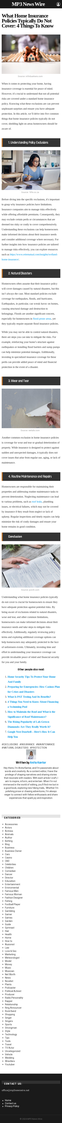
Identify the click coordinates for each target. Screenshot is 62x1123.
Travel (8, 1044)
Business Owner (13, 851)
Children (9, 867)
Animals (9, 834)
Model (8, 961)
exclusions (10, 744)
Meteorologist (12, 957)
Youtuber (10, 1064)
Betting (9, 841)
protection (39, 747)
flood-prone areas (42, 318)
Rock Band (10, 1011)
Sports (8, 1024)
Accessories (11, 824)
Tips (7, 1037)
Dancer (8, 874)
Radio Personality (14, 997)
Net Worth (10, 974)
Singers (9, 1021)
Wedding (9, 1057)
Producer (10, 994)
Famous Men (12, 891)
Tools (8, 1041)
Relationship (11, 1004)
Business (9, 847)
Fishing (8, 901)
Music (8, 967)
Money (8, 964)
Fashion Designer (14, 897)
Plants (8, 984)
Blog (7, 844)
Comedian (10, 871)
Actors (8, 827)
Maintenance (46, 744)
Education (10, 881)
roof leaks (37, 501)
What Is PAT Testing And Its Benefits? (29, 696)
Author (8, 837)
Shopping (10, 1014)
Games (8, 917)
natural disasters (16, 747)
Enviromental (12, 887)
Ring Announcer (13, 1007)
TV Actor (9, 1047)
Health (8, 934)
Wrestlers (10, 1061)
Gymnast (9, 927)
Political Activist (13, 991)
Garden (9, 921)
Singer (8, 1017)
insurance (28, 744)
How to (8, 941)
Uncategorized (12, 1051)
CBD (7, 861)
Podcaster (10, 987)
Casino (8, 857)
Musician (9, 971)
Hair (7, 931)
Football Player (12, 904)
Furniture (9, 907)
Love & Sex (10, 951)
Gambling (10, 911)
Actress (9, 831)
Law (7, 947)
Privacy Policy (12, 1106)
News (8, 977)
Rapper (9, 1001)
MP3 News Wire (28, 4)
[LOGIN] (58, 4)
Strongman (11, 1027)
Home (8, 937)
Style (7, 1031)
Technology (11, 1034)
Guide (8, 924)
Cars (7, 854)
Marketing (10, 954)
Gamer (8, 914)
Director (9, 877)
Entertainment (12, 884)
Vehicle (9, 1054)
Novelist (9, 981)
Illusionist (10, 944)
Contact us (10, 1103)
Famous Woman (13, 894)
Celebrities (10, 864)
